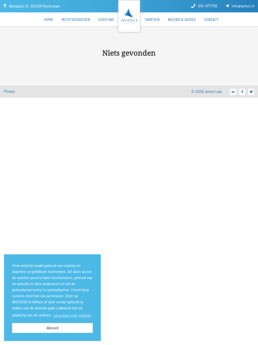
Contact (211, 19)
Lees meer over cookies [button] (72, 315)
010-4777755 (207, 5)
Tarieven (151, 19)
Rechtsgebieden (75, 19)
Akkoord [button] (52, 328)
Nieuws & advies (182, 19)
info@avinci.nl (242, 5)
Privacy (9, 91)
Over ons (106, 19)
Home (48, 19)
